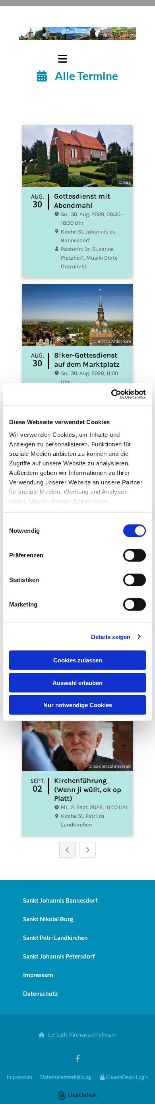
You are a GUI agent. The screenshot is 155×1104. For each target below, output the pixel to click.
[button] (45, 59)
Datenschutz (40, 993)
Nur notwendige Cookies (77, 705)
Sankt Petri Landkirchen (55, 937)
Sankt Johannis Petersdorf (59, 956)
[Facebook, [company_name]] (78, 1058)
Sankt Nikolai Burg (48, 918)
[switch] (134, 555)
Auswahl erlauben (77, 682)
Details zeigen (110, 636)
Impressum (38, 974)
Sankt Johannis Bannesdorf (60, 900)
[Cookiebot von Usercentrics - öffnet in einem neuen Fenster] (111, 394)
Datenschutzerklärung (65, 1077)
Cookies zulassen (77, 660)
